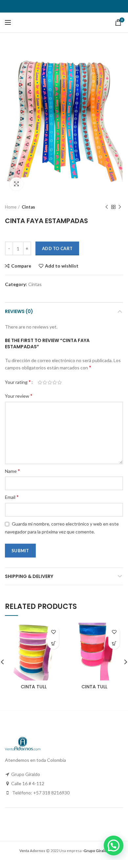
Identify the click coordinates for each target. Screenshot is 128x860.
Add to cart (57, 248)
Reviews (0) (19, 311)
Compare (21, 266)
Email (12, 497)
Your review (18, 395)
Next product (120, 207)
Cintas (28, 207)
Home (10, 207)
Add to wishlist (61, 266)
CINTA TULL (34, 687)
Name (12, 471)
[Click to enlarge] (16, 183)
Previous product (106, 207)
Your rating (18, 382)
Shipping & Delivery (29, 576)
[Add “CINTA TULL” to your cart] (53, 643)
